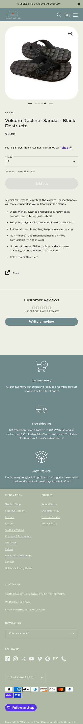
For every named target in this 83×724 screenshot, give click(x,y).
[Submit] (71, 633)
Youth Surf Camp (14, 529)
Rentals (9, 523)
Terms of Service (51, 517)
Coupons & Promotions (18, 536)
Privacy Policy (49, 523)
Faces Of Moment (15, 510)
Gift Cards (11, 542)
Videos (9, 549)
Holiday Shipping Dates (18, 568)
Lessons (9, 517)
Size (9, 156)
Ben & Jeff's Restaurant (18, 555)
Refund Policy (49, 504)
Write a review (41, 321)
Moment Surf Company (38, 722)
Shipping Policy (50, 510)
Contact (9, 561)
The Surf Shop (13, 504)
